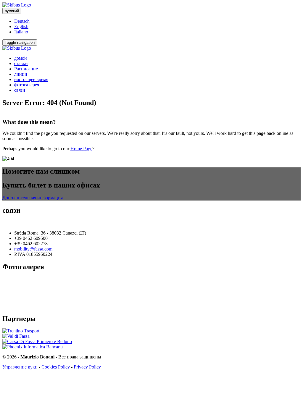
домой (20, 58)
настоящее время (31, 79)
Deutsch (22, 21)
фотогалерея (26, 84)
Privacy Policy (87, 366)
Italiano (21, 31)
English (21, 26)
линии (20, 74)
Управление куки (20, 366)
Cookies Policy (55, 366)
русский (12, 11)
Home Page (81, 148)
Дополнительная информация (32, 197)
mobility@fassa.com (33, 248)
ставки (21, 63)
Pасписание (26, 68)
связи (19, 90)
